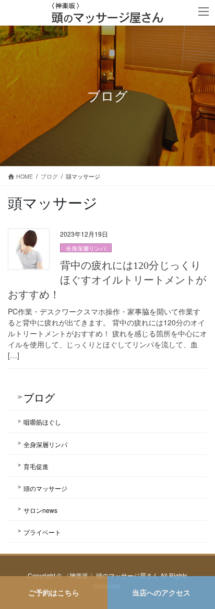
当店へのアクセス (161, 592)
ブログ (39, 397)
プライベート (42, 532)
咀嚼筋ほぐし (42, 421)
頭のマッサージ (45, 488)
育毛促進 (36, 466)
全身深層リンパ (86, 248)
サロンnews (40, 510)
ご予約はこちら (53, 592)
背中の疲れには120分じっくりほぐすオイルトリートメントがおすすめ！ (107, 280)
